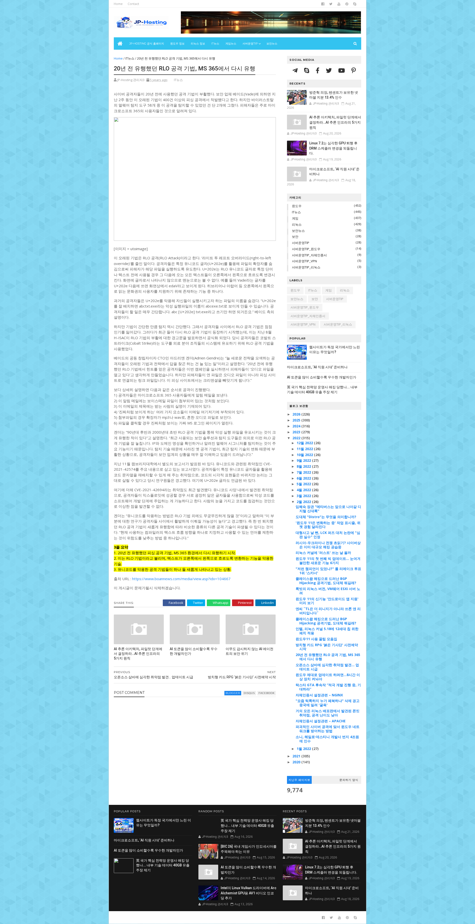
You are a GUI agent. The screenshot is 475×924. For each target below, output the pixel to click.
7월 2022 (304, 472)
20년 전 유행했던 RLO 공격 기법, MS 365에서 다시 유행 (328, 656)
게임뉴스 (230, 43)
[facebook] (322, 4)
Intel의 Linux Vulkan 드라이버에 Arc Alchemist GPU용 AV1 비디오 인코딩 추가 (248, 893)
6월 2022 (304, 478)
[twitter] (330, 4)
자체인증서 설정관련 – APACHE (321, 721)
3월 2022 (304, 495)
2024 (296, 426)
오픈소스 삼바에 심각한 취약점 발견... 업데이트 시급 (327, 666)
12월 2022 (305, 442)
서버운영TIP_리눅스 (306, 267)
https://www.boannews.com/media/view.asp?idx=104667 (181, 578)
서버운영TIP (300, 243)
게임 (295, 218)
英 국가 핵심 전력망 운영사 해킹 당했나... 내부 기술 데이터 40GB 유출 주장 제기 (163, 865)
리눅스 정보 (198, 43)
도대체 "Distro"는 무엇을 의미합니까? (326, 516)
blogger (233, 693)
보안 (295, 236)
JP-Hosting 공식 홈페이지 (146, 43)
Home (118, 3)
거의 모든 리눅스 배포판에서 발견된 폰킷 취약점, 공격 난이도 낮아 (327, 712)
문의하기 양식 (348, 780)
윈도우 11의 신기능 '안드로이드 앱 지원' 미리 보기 (327, 600)
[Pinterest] (353, 70)
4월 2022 (304, 489)
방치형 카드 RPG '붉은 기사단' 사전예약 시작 (327, 646)
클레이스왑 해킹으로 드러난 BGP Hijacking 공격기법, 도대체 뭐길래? (326, 580)
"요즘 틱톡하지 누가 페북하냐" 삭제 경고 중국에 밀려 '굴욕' (327, 702)
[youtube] (338, 4)
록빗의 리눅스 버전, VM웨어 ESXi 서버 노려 (328, 590)
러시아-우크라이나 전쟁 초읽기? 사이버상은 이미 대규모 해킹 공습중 (328, 544)
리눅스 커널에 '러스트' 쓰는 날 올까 (323, 552)
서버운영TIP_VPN (304, 261)
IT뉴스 (215, 43)
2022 (296, 438)
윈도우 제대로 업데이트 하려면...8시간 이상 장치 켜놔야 (328, 676)
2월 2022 (304, 501)
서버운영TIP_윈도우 (306, 249)
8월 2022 (304, 466)
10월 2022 (305, 454)
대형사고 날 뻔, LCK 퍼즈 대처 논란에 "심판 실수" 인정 (328, 534)
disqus (249, 693)
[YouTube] (342, 70)
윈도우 (297, 206)
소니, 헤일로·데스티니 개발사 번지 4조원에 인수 (327, 738)
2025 (296, 420)
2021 (296, 756)
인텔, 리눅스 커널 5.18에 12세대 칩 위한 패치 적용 (327, 630)
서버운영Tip (250, 43)
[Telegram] (295, 70)
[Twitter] (329, 70)
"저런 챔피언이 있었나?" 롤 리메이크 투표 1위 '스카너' (328, 570)
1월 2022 (304, 748)
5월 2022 (304, 484)
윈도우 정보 (177, 43)
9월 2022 (304, 460)
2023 (296, 432)
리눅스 (297, 224)
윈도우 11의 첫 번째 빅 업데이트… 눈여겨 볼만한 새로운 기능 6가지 (328, 560)
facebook (267, 693)
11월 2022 (305, 448)
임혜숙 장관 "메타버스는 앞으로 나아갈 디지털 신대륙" (328, 508)
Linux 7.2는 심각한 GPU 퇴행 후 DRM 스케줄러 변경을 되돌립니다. (333, 148)
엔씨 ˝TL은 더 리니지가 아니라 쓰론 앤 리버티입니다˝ (328, 610)
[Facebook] (318, 70)
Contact (133, 3)
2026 (296, 414)
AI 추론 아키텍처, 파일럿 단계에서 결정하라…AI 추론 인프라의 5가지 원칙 (138, 653)
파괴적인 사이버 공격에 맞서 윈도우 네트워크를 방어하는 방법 (327, 728)
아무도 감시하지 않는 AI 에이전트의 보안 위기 (249, 651)
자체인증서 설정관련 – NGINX (319, 695)
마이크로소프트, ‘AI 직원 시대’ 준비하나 (317, 367)
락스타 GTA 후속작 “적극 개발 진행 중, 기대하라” (328, 686)
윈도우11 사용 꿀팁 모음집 (316, 639)
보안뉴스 (271, 43)
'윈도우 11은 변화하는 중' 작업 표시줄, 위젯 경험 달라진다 (328, 524)
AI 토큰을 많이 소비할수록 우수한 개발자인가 (193, 651)
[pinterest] (346, 4)
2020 (296, 762)
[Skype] (307, 70)
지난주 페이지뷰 (299, 780)
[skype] (354, 4)
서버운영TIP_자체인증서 (309, 255)
